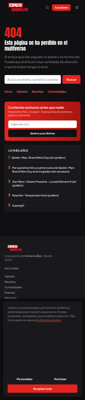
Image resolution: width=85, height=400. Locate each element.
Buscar (71, 79)
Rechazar (60, 379)
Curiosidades (57, 91)
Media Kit (11, 298)
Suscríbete (61, 7)
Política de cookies (49, 320)
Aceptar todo (42, 388)
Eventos (10, 292)
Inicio (8, 91)
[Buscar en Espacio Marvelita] (47, 7)
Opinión (22, 91)
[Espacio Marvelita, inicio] (18, 7)
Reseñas (38, 91)
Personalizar (25, 379)
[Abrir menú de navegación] (76, 7)
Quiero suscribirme (42, 133)
